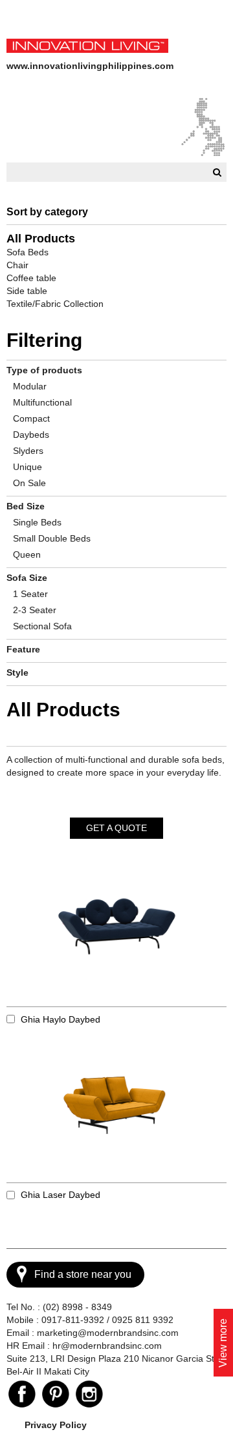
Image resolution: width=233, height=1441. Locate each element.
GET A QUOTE (116, 828)
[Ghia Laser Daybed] (116, 1108)
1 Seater (30, 594)
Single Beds (37, 522)
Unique (27, 467)
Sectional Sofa (42, 626)
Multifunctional (42, 402)
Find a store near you (82, 1274)
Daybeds (31, 434)
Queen (27, 554)
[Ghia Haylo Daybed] (116, 932)
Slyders (28, 451)
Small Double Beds (52, 538)
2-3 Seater (34, 610)
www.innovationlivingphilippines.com (89, 66)
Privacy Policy (56, 1425)
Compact (31, 418)
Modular (30, 386)
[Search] (216, 172)
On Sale (29, 483)
